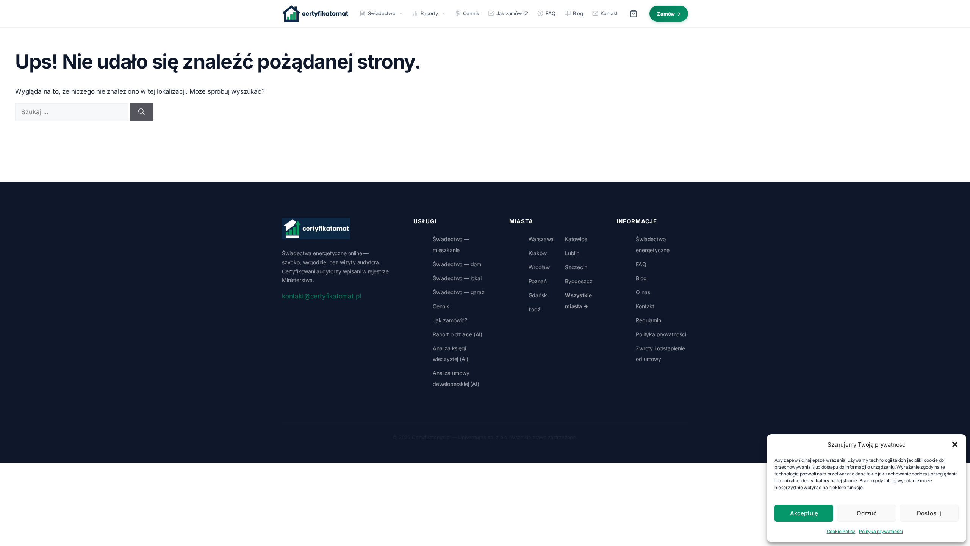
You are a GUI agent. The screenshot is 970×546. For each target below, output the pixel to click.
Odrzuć (867, 513)
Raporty (429, 13)
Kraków (538, 253)
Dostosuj (929, 513)
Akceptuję (804, 513)
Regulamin (648, 320)
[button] (955, 444)
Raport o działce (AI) (457, 334)
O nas (643, 292)
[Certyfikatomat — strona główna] (315, 14)
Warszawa (541, 239)
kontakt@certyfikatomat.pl (321, 296)
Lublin (572, 253)
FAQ (550, 13)
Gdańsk (538, 295)
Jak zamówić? (512, 13)
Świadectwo (382, 13)
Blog (578, 13)
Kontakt (609, 13)
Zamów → (669, 14)
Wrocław (539, 267)
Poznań (538, 281)
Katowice (576, 239)
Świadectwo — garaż (459, 292)
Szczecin (576, 267)
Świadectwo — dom (457, 264)
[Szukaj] (141, 112)
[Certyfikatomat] (316, 228)
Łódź (535, 309)
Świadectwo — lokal (457, 278)
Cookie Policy (841, 531)
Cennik (471, 13)
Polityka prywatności (881, 531)
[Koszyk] (633, 13)
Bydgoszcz (578, 281)
